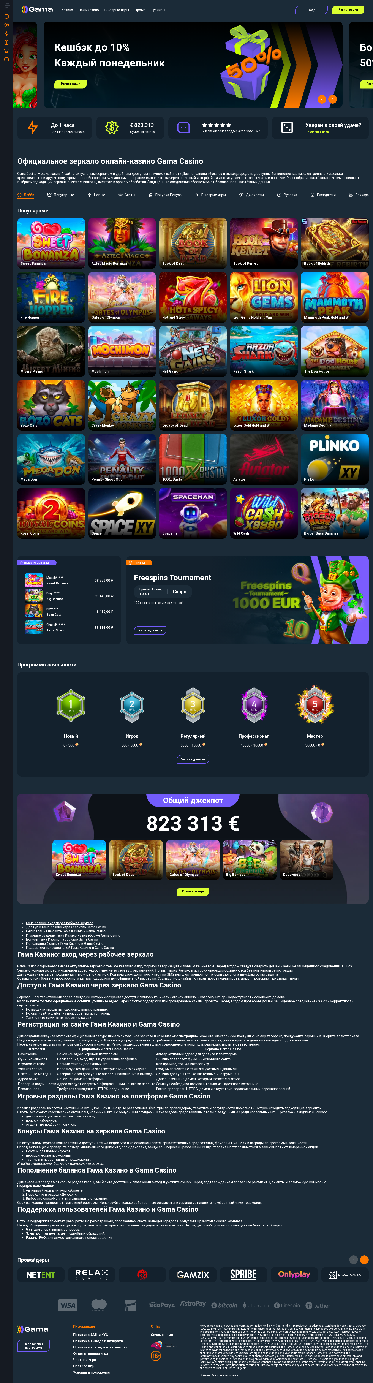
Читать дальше (150, 630)
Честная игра (84, 1360)
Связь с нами (162, 1335)
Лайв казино (88, 10)
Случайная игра (317, 132)
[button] (322, 99)
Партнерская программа (33, 1345)
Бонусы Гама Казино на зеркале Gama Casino (62, 939)
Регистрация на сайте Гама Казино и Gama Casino (66, 931)
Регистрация (348, 9)
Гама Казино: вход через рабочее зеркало (59, 923)
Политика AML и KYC (90, 1335)
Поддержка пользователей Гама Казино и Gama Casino (70, 948)
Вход (311, 10)
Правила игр (83, 1366)
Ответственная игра (90, 1353)
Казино (67, 10)
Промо (139, 10)
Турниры (158, 10)
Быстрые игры (116, 10)
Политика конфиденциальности (100, 1347)
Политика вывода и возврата (98, 1341)
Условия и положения (91, 1372)
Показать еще (193, 891)
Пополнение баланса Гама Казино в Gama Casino (64, 944)
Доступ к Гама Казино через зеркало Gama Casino (66, 927)
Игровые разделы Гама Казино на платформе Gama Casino (73, 935)
